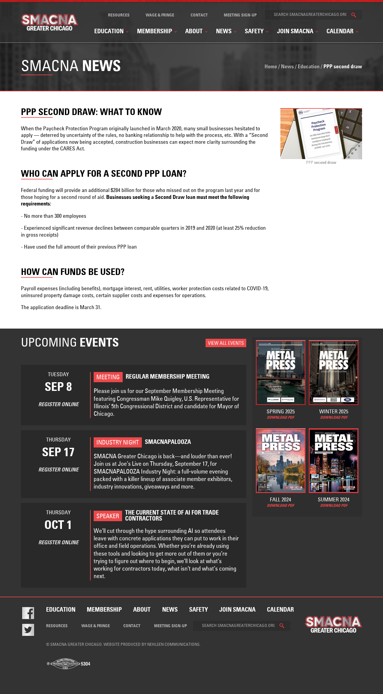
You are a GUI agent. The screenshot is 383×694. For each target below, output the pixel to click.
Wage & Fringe (160, 15)
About (194, 32)
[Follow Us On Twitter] (32, 631)
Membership (154, 32)
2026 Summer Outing (329, 92)
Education (109, 32)
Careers (165, 92)
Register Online (58, 404)
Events (193, 97)
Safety (254, 32)
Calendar (339, 32)
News (224, 32)
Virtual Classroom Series (103, 104)
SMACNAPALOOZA (328, 102)
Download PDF (280, 418)
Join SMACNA (295, 32)
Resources (119, 15)
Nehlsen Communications (173, 644)
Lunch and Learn (95, 94)
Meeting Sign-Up (240, 15)
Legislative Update (176, 102)
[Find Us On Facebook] (32, 614)
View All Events (226, 343)
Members (196, 107)
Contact (199, 15)
